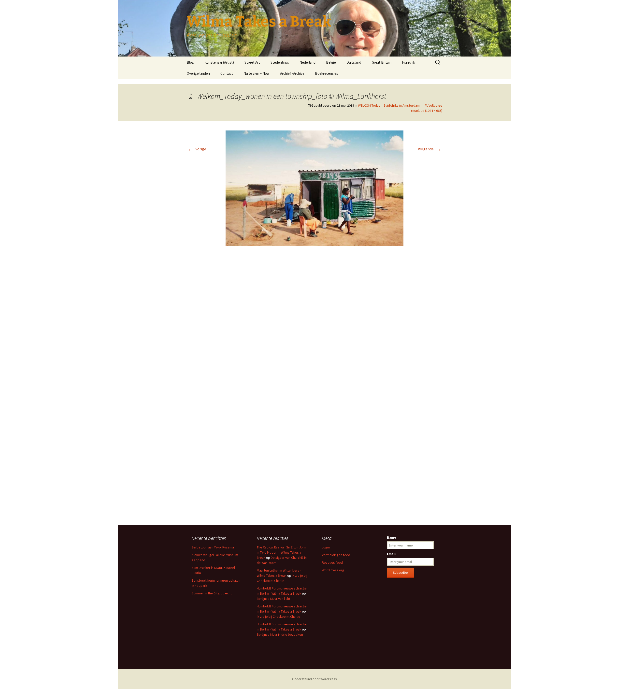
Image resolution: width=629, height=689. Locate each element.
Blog (190, 62)
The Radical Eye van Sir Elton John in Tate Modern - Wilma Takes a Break (281, 552)
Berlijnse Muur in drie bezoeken (280, 634)
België (331, 62)
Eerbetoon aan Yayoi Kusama (213, 547)
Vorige (196, 148)
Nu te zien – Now (256, 73)
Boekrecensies (326, 73)
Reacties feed (332, 562)
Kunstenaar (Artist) (219, 62)
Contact (226, 73)
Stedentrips (280, 62)
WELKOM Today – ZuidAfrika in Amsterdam (389, 105)
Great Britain (381, 62)
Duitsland (353, 62)
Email (391, 554)
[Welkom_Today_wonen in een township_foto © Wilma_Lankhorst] (314, 187)
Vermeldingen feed (336, 555)
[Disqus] (314, 323)
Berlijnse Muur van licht (273, 598)
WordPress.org (333, 570)
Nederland (307, 62)
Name (391, 537)
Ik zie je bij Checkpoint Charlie (278, 616)
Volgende (430, 148)
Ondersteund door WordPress (314, 679)
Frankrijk (408, 62)
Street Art (252, 62)
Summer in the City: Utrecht (212, 593)
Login (326, 547)
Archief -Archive (292, 73)
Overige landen (198, 73)
